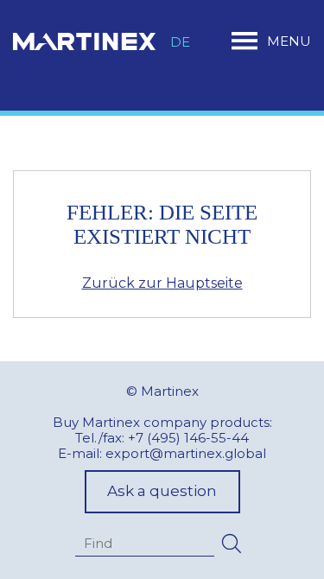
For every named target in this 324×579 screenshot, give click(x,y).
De (180, 42)
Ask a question (162, 490)
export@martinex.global (185, 453)
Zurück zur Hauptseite (162, 283)
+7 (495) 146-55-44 (188, 437)
